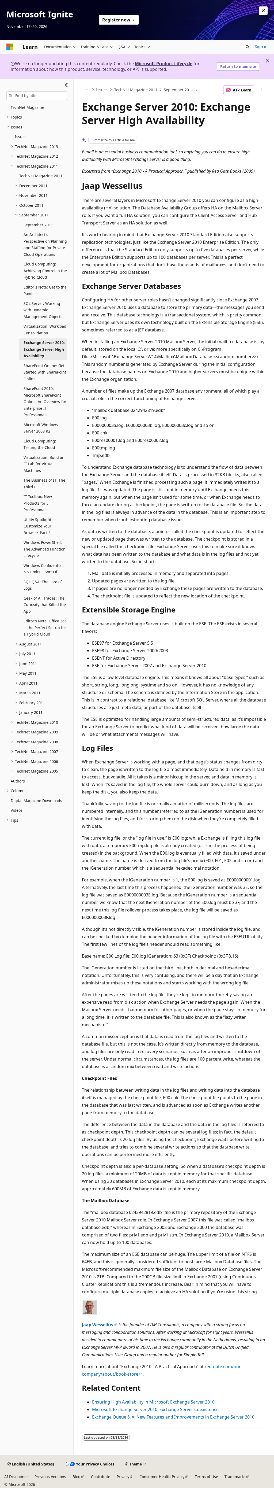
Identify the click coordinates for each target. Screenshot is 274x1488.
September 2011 (178, 89)
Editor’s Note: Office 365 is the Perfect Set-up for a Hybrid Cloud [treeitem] (45, 627)
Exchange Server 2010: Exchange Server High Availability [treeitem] (44, 349)
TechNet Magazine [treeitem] (27, 107)
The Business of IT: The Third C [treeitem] (44, 483)
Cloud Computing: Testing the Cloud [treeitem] (40, 444)
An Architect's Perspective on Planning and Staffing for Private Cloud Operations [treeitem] (45, 244)
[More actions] (261, 90)
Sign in (261, 46)
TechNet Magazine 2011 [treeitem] (40, 175)
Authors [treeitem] (18, 781)
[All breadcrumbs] (86, 90)
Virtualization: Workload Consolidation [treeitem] (45, 329)
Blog (77, 1476)
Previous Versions (50, 1476)
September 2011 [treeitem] (38, 224)
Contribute (100, 1476)
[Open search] (247, 47)
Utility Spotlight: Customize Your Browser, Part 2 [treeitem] (38, 526)
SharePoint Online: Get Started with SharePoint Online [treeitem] (45, 372)
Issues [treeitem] (20, 136)
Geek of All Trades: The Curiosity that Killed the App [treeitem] (45, 605)
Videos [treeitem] (16, 810)
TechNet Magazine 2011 (135, 89)
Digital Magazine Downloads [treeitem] (36, 800)
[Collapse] (66, 85)
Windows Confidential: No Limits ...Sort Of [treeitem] (44, 569)
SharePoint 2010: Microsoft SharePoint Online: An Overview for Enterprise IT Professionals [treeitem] (45, 401)
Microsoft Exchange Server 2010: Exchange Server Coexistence (155, 1409)
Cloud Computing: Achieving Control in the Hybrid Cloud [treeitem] (45, 270)
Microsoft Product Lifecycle (163, 64)
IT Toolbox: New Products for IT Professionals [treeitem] (38, 503)
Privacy (123, 1476)
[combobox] (36, 95)
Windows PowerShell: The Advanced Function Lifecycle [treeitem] (45, 549)
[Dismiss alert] (263, 10)
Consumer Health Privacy (161, 1476)
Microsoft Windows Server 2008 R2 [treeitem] (41, 428)
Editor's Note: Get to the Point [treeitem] (45, 290)
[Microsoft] (9, 46)
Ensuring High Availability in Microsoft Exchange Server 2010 (153, 1402)
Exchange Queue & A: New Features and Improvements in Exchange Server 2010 (173, 1417)
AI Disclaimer (16, 1476)
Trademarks (235, 1476)
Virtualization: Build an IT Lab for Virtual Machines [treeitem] (44, 464)
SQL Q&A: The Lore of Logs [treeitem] (43, 585)
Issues (102, 89)
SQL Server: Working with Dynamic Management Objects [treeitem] (43, 310)
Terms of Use (206, 1476)
